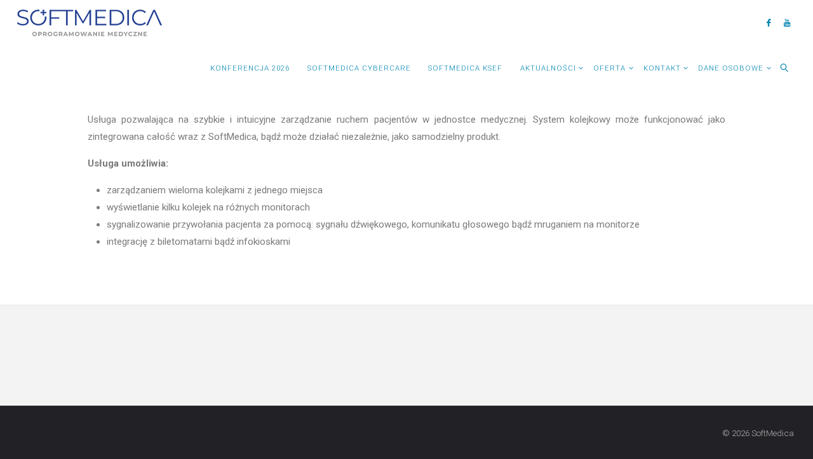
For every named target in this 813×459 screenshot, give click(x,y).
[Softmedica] (90, 22)
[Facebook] (768, 22)
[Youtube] (786, 22)
